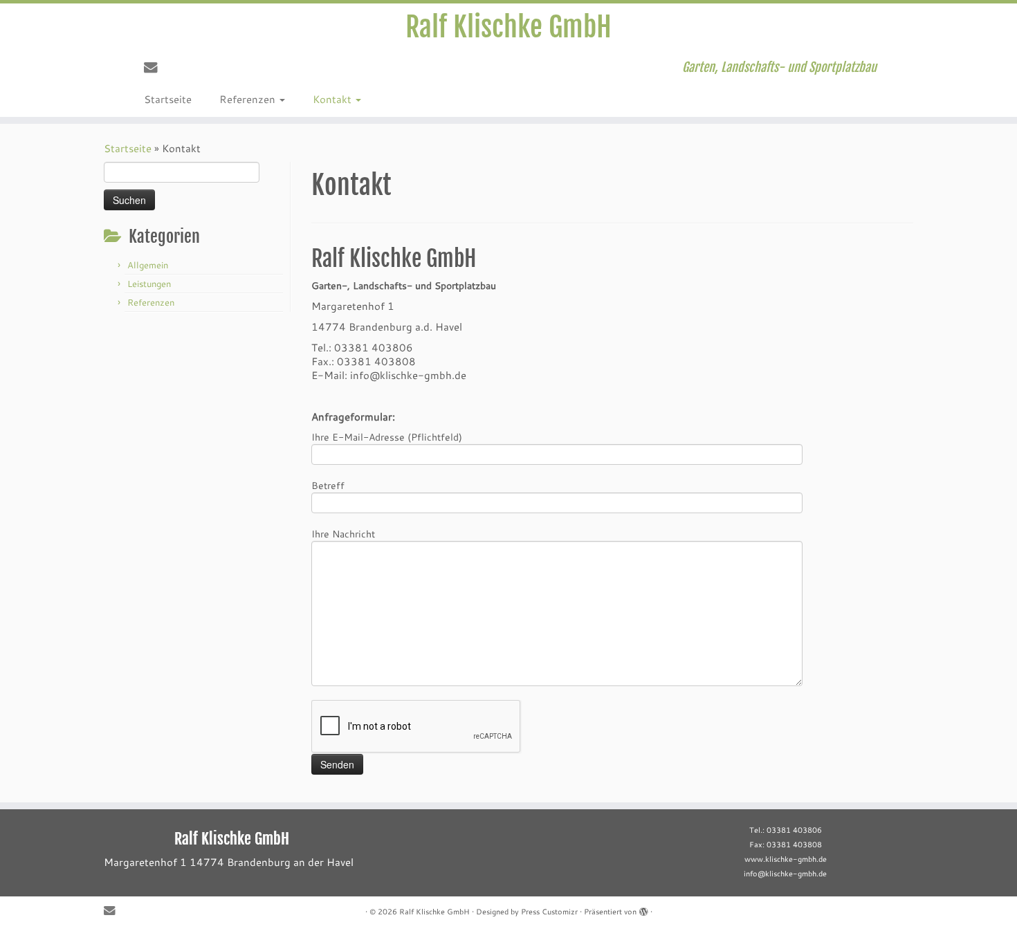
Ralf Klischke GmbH (508, 27)
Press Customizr (549, 911)
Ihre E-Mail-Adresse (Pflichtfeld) (386, 436)
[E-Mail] (155, 66)
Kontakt (333, 99)
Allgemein (147, 265)
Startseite (168, 99)
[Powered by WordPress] (643, 909)
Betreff (328, 485)
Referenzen (248, 99)
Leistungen (149, 283)
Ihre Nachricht (343, 533)
